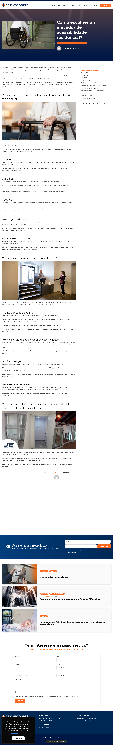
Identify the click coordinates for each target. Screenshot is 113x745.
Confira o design (86, 95)
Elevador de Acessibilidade (85, 721)
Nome (17, 656)
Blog (96, 5)
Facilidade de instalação (89, 83)
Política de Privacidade (100, 550)
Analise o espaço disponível (90, 88)
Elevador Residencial (63, 43)
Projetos (87, 5)
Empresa (61, 5)
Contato (106, 5)
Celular (18, 664)
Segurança (84, 75)
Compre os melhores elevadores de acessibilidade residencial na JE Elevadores (94, 102)
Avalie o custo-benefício (89, 98)
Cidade (17, 672)
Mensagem (18, 679)
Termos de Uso (74, 552)
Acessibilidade (85, 72)
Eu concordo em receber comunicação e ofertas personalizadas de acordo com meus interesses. (49, 692)
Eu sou (58, 664)
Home (53, 5)
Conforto (84, 78)
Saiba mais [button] (14, 733)
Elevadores (73, 5)
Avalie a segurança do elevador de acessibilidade (92, 92)
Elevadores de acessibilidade (78, 43)
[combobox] (35, 675)
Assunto (59, 672)
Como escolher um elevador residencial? (93, 85)
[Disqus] (56, 507)
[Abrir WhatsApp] (108, 740)
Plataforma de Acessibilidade (86, 718)
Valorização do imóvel (88, 80)
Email (58, 656)
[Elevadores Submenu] (79, 5)
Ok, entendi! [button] (18, 738)
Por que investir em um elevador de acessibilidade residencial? (92, 69)
